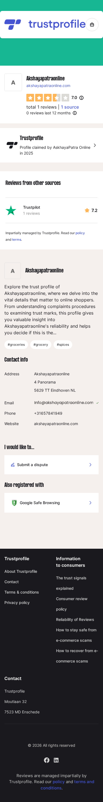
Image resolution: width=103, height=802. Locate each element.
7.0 (77, 98)
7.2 (94, 210)
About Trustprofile (20, 571)
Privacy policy (17, 602)
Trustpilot (31, 207)
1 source (70, 106)
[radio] (30, 97)
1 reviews (31, 213)
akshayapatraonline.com (48, 85)
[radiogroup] (47, 97)
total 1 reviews (41, 107)
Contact (11, 581)
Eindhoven (60, 390)
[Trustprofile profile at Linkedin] (56, 759)
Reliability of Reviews (75, 619)
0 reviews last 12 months (48, 113)
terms (16, 239)
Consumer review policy (72, 603)
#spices (63, 344)
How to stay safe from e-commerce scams (76, 635)
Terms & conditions (21, 592)
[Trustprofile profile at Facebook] (46, 759)
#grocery (41, 344)
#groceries (16, 344)
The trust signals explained (71, 583)
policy (80, 233)
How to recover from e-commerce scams (77, 655)
